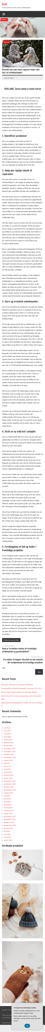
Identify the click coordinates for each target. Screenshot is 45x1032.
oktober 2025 (9, 754)
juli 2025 (7, 763)
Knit (4, 4)
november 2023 (10, 819)
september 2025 (10, 757)
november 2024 (10, 784)
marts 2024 (8, 807)
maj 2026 (7, 734)
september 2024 (10, 790)
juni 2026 (7, 731)
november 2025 (10, 751)
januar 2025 (8, 778)
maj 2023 (7, 837)
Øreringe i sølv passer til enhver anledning (17, 684)
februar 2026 (9, 742)
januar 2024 (8, 813)
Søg (3, 668)
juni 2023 (7, 834)
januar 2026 (8, 745)
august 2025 (8, 760)
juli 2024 (7, 796)
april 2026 (7, 736)
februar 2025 (9, 775)
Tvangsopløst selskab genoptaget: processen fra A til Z (21, 688)
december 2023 (9, 816)
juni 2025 (7, 766)
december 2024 (9, 781)
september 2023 (10, 825)
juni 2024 (7, 799)
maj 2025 (7, 769)
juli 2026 (7, 728)
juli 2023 (7, 831)
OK (27, 1026)
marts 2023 (8, 840)
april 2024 (7, 804)
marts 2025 (8, 772)
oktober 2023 (9, 822)
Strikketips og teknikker (11, 640)
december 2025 (9, 748)
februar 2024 (9, 810)
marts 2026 (8, 739)
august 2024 (8, 793)
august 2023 (8, 828)
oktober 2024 (9, 787)
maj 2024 (7, 802)
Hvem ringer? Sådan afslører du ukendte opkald (18, 692)
